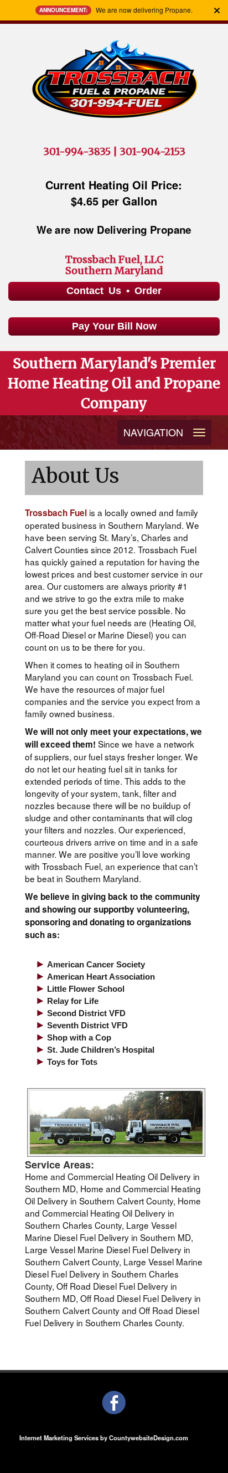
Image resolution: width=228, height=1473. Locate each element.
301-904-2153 (152, 151)
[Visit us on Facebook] (114, 1402)
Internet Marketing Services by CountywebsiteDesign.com (103, 1437)
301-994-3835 (77, 151)
